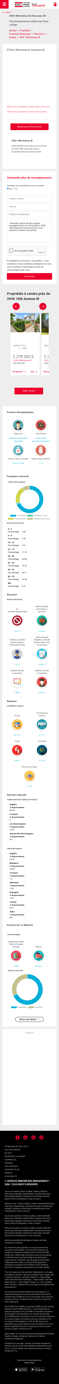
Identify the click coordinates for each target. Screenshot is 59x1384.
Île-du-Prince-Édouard (19, 1199)
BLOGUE (8, 1153)
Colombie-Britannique (46, 1204)
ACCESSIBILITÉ (11, 1176)
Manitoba (18, 1194)
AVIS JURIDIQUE (11, 1166)
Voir (32, 372)
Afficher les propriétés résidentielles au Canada (22, 1240)
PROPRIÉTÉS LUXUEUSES (15, 1156)
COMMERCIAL (10, 1160)
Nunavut (37, 1199)
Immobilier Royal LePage (30, 5)
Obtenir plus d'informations (29, 127)
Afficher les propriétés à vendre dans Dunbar (27, 112)
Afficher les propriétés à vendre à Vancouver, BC (28, 107)
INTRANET (9, 1163)
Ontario (22, 1191)
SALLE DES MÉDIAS (12, 1150)
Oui (16, 189)
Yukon (30, 1199)
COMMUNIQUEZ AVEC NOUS (16, 1146)
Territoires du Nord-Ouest (32, 1196)
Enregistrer (18, 372)
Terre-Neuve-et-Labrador (13, 1196)
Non (10, 189)
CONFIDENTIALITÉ (12, 1169)
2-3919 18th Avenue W (22, 360)
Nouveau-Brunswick (42, 1194)
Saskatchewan (28, 1194)
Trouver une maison (12, 1191)
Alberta (36, 1191)
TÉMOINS (8, 1173)
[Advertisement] (29, 1079)
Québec (29, 1191)
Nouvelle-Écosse (38, 1209)
